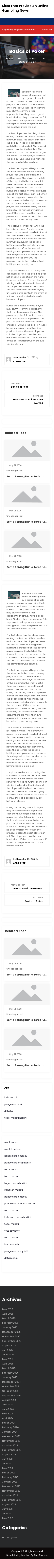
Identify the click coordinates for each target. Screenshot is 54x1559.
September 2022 (11, 1500)
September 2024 (11, 1395)
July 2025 (7, 1350)
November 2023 (11, 1441)
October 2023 (10, 1445)
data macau (11, 1258)
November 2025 (11, 1336)
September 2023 (11, 1450)
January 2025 (9, 1377)
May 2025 (7, 1359)
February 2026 (10, 1322)
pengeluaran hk (13, 1104)
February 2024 (10, 1427)
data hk (8, 1111)
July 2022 (7, 1509)
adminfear (19, 361)
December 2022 (11, 1486)
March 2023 (8, 1472)
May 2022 (7, 1518)
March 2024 (9, 1422)
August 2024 (9, 1400)
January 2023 (9, 1481)
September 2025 (11, 1341)
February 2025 (10, 1372)
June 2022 (8, 1513)
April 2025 (7, 1363)
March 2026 (9, 1318)
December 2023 (11, 1436)
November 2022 (11, 1490)
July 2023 (7, 1459)
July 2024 (7, 1404)
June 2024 (8, 1409)
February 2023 (10, 1477)
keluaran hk (11, 1097)
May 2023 (7, 1468)
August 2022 (9, 1504)
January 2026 (9, 1327)
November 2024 (11, 1386)
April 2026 (7, 1313)
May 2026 (7, 1309)
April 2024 (8, 1418)
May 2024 (7, 1413)
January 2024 (10, 1431)
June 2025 (8, 1354)
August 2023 (9, 1454)
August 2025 (9, 1345)
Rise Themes (41, 1555)
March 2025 (9, 1368)
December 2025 (11, 1332)
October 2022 (10, 1495)
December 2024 (11, 1382)
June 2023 (8, 1463)
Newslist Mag (13, 1555)
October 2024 (10, 1391)
